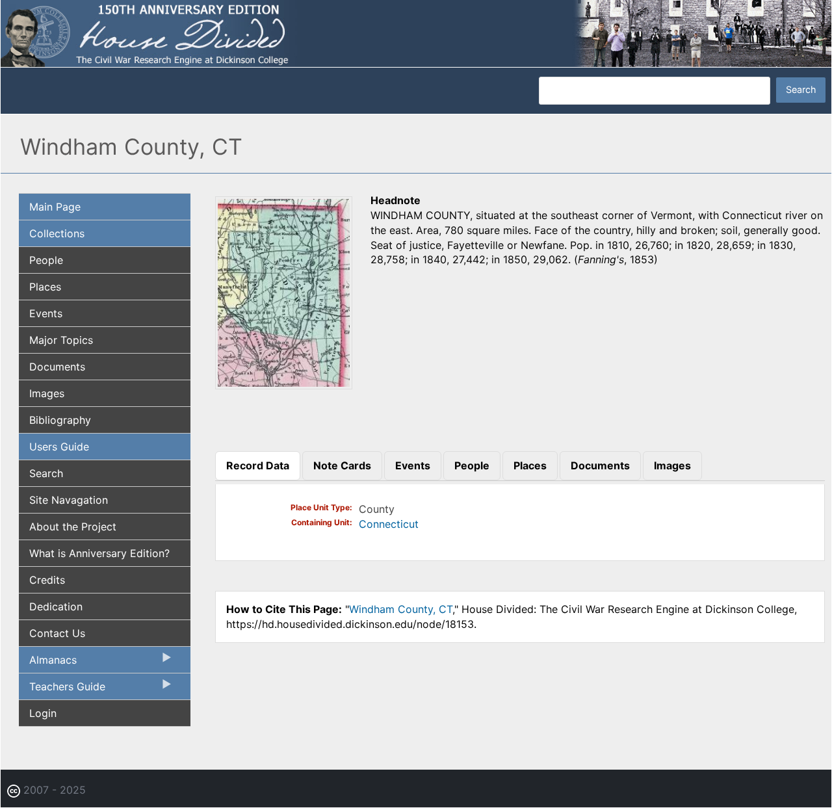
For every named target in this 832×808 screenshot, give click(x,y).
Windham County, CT (400, 609)
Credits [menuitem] (47, 579)
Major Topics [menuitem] (61, 339)
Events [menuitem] (45, 313)
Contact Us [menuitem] (57, 633)
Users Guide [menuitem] (59, 446)
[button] (283, 384)
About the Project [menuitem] (72, 526)
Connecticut (389, 523)
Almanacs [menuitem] (48, 663)
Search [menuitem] (46, 473)
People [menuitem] (46, 260)
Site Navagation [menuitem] (68, 499)
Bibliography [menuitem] (60, 419)
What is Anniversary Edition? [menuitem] (99, 553)
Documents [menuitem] (57, 366)
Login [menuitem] (43, 713)
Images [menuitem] (46, 393)
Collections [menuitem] (56, 233)
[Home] (416, 32)
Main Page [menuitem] (55, 206)
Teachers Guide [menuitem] (62, 689)
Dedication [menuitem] (56, 606)
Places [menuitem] (45, 286)
